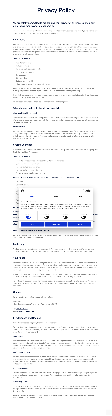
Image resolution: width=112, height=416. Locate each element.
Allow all (79, 224)
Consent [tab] (31, 196)
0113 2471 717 (22, 309)
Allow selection (56, 224)
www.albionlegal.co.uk (25, 311)
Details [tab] (56, 196)
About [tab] (80, 196)
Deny (32, 224)
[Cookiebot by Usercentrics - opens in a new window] (84, 191)
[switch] (46, 217)
